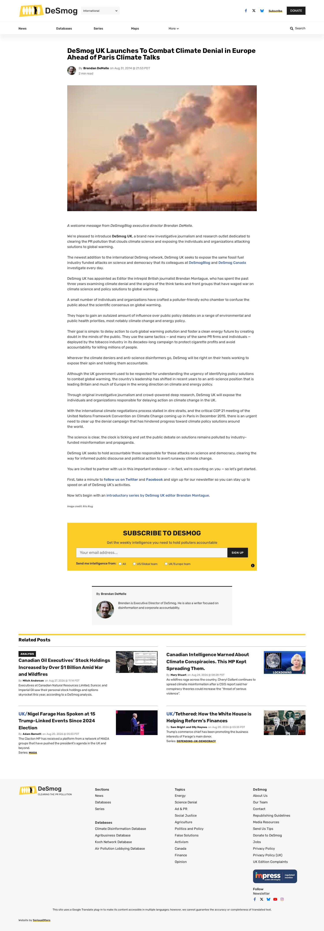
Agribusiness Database (112, 835)
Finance (181, 855)
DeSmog (61, 10)
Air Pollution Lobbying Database (120, 849)
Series (99, 809)
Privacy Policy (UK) (267, 855)
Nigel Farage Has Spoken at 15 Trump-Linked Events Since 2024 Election (57, 720)
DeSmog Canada (232, 263)
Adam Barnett (32, 733)
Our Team (260, 802)
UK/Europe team (180, 563)
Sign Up (238, 552)
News (99, 796)
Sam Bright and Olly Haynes (189, 727)
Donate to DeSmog (267, 835)
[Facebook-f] (245, 10)
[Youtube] (275, 899)
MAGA (33, 752)
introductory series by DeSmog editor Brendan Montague (157, 495)
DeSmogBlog (199, 263)
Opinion (181, 862)
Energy (180, 796)
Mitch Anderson (33, 680)
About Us (260, 796)
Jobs (257, 842)
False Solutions (187, 835)
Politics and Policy (189, 829)
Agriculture (183, 822)
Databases (103, 802)
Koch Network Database (113, 842)
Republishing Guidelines (271, 815)
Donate (296, 11)
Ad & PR (181, 809)
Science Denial (186, 802)
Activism (181, 842)
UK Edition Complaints (270, 862)
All (124, 563)
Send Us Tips (263, 829)
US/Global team (147, 563)
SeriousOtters (41, 920)
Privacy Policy (264, 849)
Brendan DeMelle (96, 68)
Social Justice (186, 815)
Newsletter (261, 894)
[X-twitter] (254, 10)
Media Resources (266, 822)
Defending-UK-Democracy (196, 741)
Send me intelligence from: (96, 563)
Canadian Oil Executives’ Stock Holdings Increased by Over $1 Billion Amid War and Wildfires (64, 667)
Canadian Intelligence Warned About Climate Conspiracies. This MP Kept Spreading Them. (207, 661)
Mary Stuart (178, 674)
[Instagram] (282, 899)
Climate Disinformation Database (120, 829)
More (172, 28)
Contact (259, 809)
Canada (180, 849)
